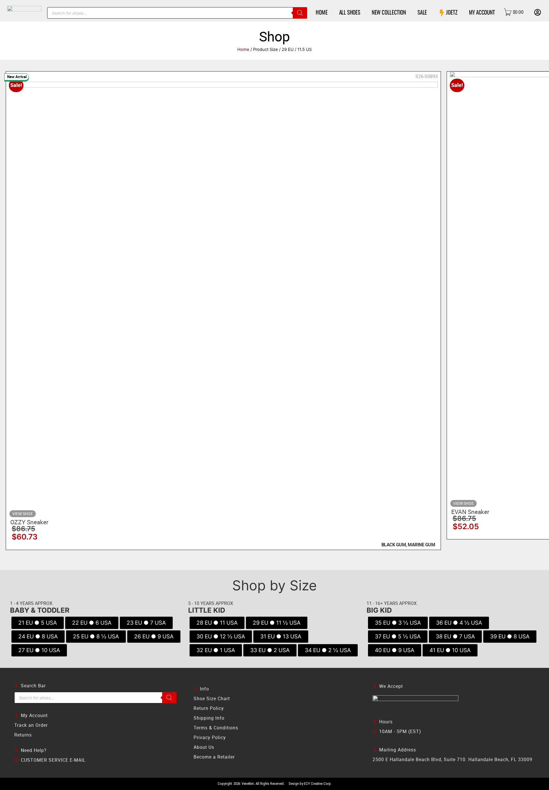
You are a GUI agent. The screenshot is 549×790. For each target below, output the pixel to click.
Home (243, 49)
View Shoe (22, 513)
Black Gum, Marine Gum (408, 544)
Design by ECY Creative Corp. (310, 783)
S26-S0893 (426, 76)
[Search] (300, 13)
